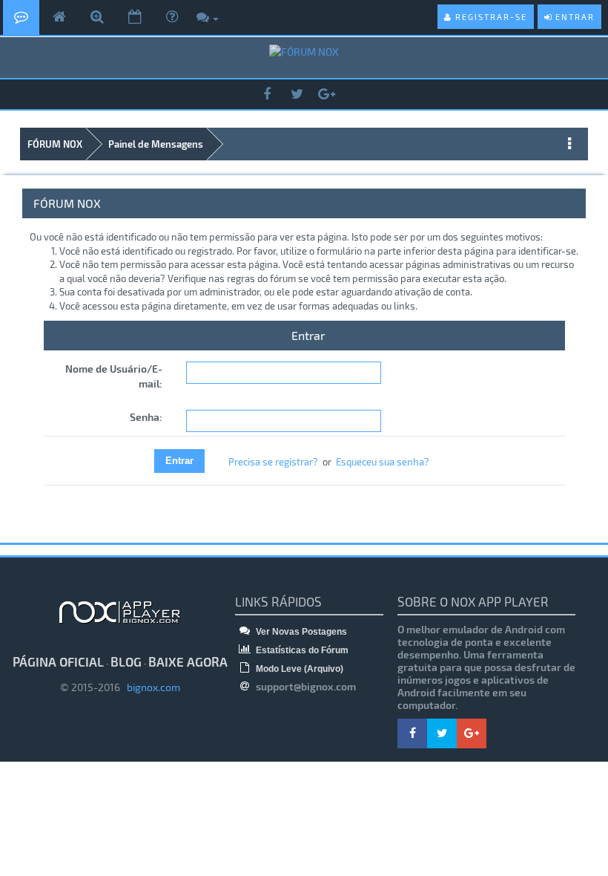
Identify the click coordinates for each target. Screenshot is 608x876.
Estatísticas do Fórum (301, 650)
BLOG (126, 661)
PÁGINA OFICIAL (58, 661)
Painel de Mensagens (155, 144)
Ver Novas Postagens (300, 632)
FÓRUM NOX (54, 144)
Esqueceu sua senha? (382, 462)
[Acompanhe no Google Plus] (326, 94)
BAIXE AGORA (188, 661)
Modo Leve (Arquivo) (298, 669)
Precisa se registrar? (273, 462)
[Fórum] (21, 17)
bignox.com (150, 687)
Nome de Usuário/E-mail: (113, 376)
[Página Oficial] (59, 17)
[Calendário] (135, 17)
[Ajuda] (172, 17)
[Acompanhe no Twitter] (296, 94)
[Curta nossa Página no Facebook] (267, 94)
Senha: (146, 417)
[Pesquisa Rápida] (97, 17)
